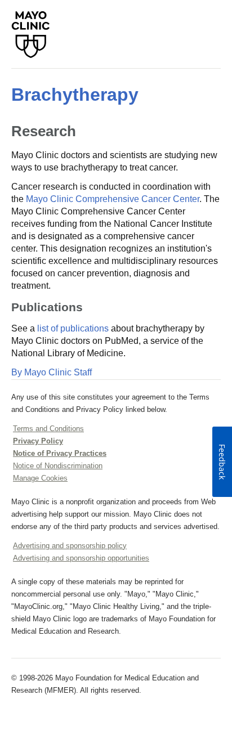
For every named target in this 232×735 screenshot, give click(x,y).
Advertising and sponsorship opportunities (81, 558)
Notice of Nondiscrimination (57, 465)
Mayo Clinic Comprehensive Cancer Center (112, 199)
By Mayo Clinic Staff (51, 372)
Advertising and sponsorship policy (70, 545)
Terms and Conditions (48, 428)
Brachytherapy (75, 94)
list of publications (73, 328)
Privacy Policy (38, 441)
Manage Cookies (40, 478)
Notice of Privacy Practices (59, 453)
